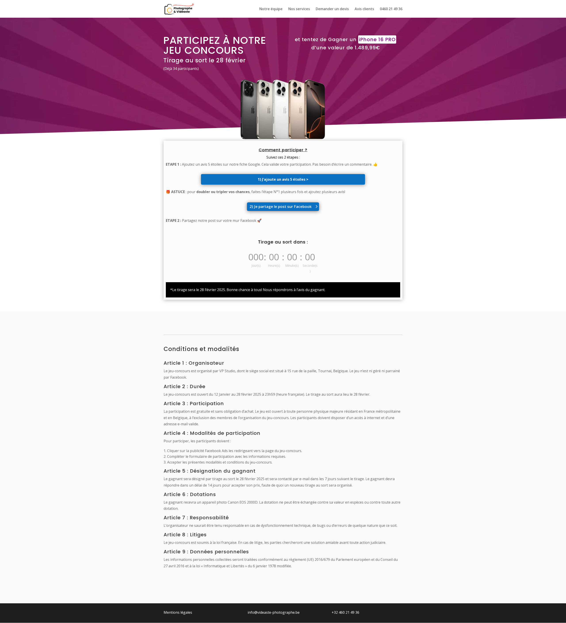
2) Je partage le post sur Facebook (281, 206)
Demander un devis (332, 9)
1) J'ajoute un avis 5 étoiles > (283, 179)
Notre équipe (271, 9)
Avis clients (364, 9)
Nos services (299, 9)
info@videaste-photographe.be (274, 612)
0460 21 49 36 (391, 9)
